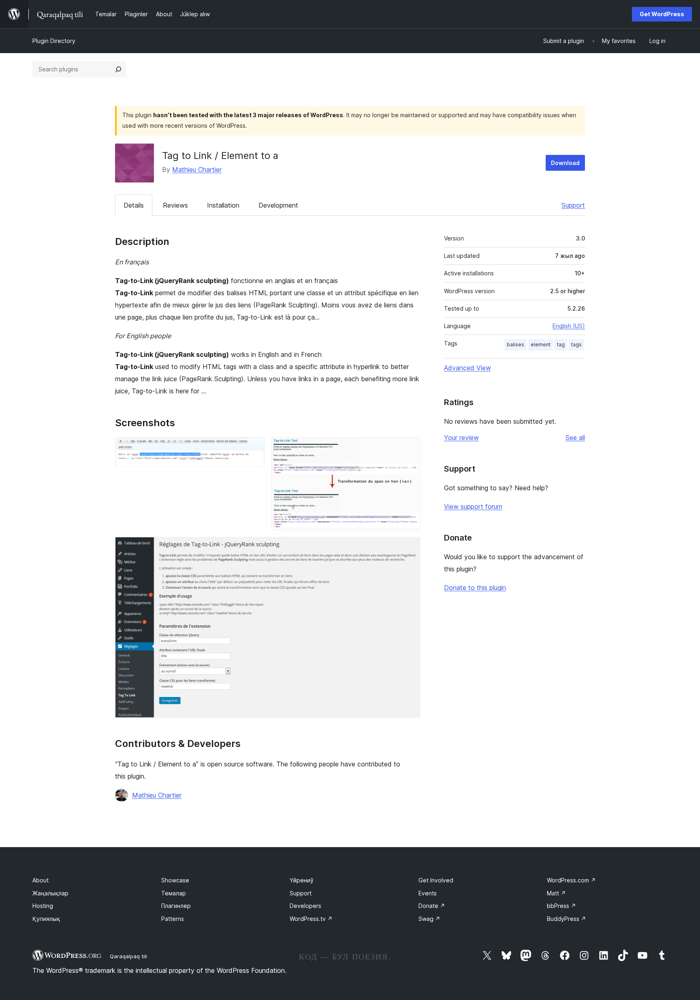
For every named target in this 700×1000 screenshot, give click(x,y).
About (40, 880)
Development (278, 205)
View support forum (473, 506)
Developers (305, 905)
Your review (461, 437)
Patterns (172, 918)
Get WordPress (662, 14)
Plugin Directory (53, 40)
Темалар (173, 893)
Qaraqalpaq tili (128, 956)
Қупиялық (46, 918)
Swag (429, 918)
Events (427, 893)
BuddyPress (566, 918)
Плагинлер (176, 905)
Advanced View (467, 368)
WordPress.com (571, 880)
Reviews (175, 205)
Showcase (175, 880)
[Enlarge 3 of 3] (409, 548)
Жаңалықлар (50, 893)
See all (575, 437)
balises (515, 344)
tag (561, 344)
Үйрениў (302, 880)
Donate (431, 905)
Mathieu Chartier (197, 169)
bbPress (561, 905)
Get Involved (435, 880)
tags (576, 344)
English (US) (569, 325)
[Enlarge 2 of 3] (409, 448)
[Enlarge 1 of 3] (254, 448)
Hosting (42, 905)
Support (573, 205)
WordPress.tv (311, 918)
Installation (223, 205)
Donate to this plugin (475, 588)
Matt (556, 893)
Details (134, 205)
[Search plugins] (118, 69)
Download (565, 162)
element (541, 344)
